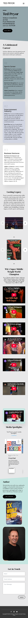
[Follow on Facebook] (11, 612)
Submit (22, 597)
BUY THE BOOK (9, 496)
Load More (14, 435)
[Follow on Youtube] (17, 612)
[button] (25, 223)
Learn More (7, 30)
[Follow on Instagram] (14, 612)
